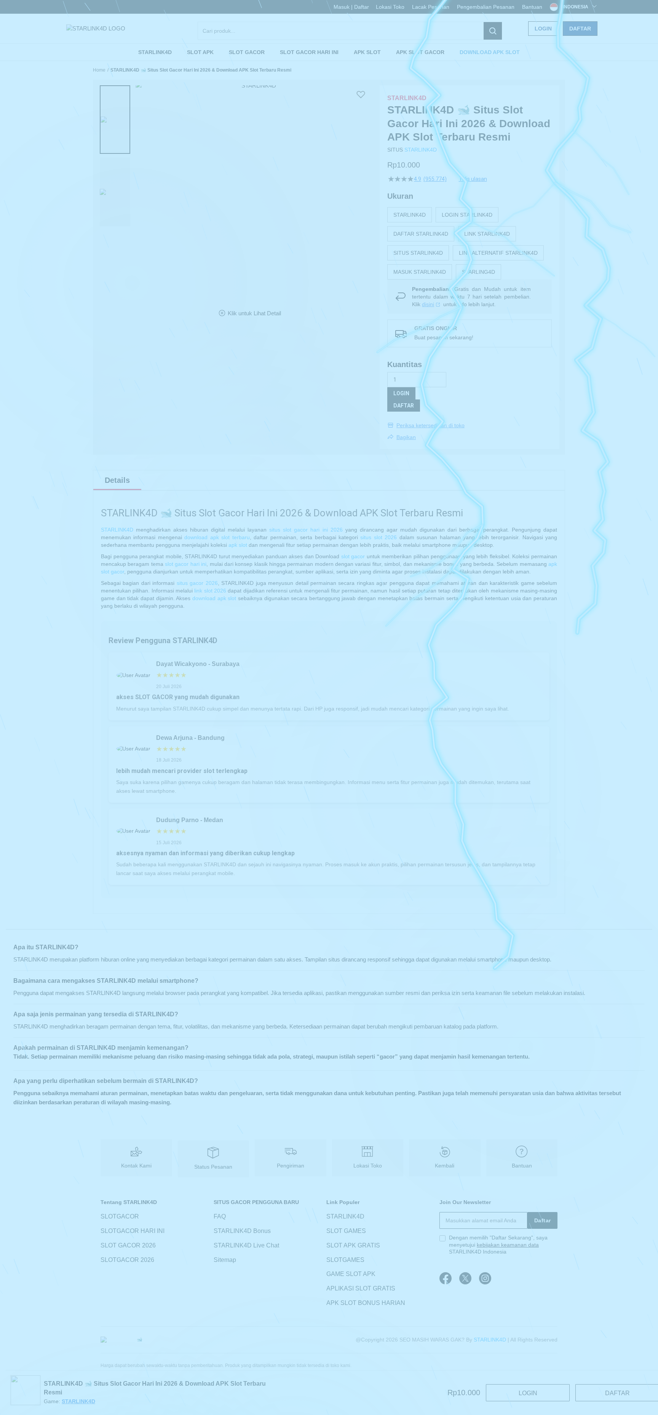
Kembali (444, 1166)
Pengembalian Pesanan (485, 7)
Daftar (580, 29)
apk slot (237, 545)
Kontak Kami (136, 1166)
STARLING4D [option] (478, 272)
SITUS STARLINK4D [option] (418, 253)
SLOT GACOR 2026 (128, 1245)
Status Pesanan (213, 1167)
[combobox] (350, 31)
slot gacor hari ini (185, 564)
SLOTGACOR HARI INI (132, 1231)
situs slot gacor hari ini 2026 (305, 530)
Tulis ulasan (473, 179)
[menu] (329, 52)
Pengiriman (290, 1166)
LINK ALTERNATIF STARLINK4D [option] (498, 253)
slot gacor (353, 556)
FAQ (220, 1216)
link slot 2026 (210, 591)
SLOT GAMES (346, 1231)
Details (117, 480)
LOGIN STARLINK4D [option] (467, 215)
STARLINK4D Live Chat (246, 1245)
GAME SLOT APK (350, 1274)
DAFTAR (403, 405)
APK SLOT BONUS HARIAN (365, 1303)
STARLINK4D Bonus (242, 1231)
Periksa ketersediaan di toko (430, 425)
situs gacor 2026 (197, 583)
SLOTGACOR (120, 1216)
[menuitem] (155, 52)
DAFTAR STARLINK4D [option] (420, 234)
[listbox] (469, 243)
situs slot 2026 (378, 537)
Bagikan (406, 437)
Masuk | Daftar (351, 7)
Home (99, 70)
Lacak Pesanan (430, 7)
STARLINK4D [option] (409, 215)
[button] (115, 119)
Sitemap (225, 1260)
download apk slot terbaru (216, 537)
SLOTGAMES (345, 1260)
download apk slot (214, 598)
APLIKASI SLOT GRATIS (360, 1288)
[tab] (117, 480)
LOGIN (401, 393)
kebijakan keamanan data (508, 1245)
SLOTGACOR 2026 (127, 1260)
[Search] (493, 31)
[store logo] (95, 28)
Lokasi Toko (390, 7)
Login (543, 29)
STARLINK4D (420, 150)
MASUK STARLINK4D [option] (419, 272)
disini (428, 304)
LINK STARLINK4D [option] (487, 234)
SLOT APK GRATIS (353, 1245)
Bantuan (532, 7)
